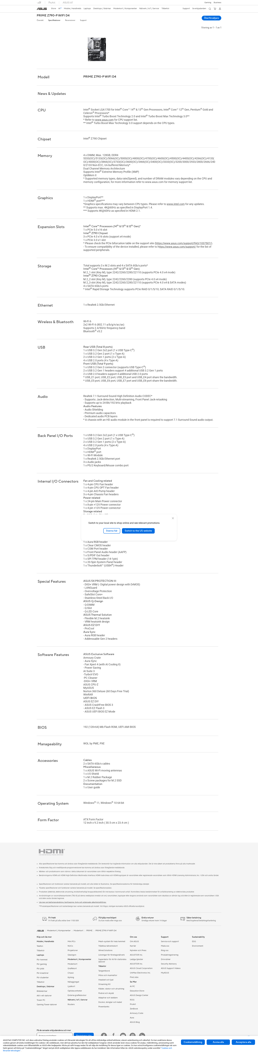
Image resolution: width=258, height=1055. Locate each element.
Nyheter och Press (138, 950)
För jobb (40, 968)
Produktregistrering (169, 955)
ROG (132, 1000)
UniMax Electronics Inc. (140, 973)
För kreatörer (43, 973)
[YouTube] (123, 1036)
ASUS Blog (135, 1022)
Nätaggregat (73, 982)
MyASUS (165, 973)
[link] (42, 9)
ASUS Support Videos (171, 968)
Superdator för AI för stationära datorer (112, 960)
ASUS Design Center (139, 995)
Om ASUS (134, 941)
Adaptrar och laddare (108, 998)
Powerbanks (103, 1006)
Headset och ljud (105, 980)
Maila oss (165, 946)
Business (217, 2)
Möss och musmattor (107, 975)
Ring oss (164, 950)
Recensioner (70, 20)
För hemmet (42, 959)
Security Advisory (169, 964)
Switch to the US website (138, 530)
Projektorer (73, 950)
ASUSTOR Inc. (136, 955)
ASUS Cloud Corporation (141, 968)
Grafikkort (72, 968)
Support (83, 20)
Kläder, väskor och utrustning (111, 989)
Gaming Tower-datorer (47, 1004)
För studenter (43, 977)
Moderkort (72, 964)
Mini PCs (71, 941)
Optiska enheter (75, 991)
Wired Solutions (105, 950)
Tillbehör (40, 950)
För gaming (42, 964)
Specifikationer (54, 20)
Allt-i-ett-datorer (44, 995)
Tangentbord (104, 971)
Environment (197, 946)
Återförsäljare (211, 18)
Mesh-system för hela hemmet (111, 941)
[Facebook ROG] (113, 1036)
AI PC (132, 986)
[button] (207, 2)
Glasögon (72, 955)
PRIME (89, 930)
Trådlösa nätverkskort (108, 946)
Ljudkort (71, 986)
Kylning (71, 977)
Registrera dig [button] (83, 1035)
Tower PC (41, 1000)
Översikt (40, 20)
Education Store (137, 991)
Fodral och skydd (106, 993)
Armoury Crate (136, 1013)
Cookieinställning (193, 1042)
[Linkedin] (142, 1036)
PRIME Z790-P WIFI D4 (53, 15)
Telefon (40, 946)
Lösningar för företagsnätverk (111, 955)
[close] (173, 518)
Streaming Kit (104, 984)
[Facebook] (104, 1036)
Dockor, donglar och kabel (110, 1002)
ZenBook (134, 1009)
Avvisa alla (218, 1042)
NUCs (70, 946)
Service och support (170, 941)
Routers (71, 1004)
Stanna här (112, 530)
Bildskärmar (42, 991)
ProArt (133, 1004)
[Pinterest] (133, 1036)
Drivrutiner (166, 959)
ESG (194, 941)
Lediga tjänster (136, 959)
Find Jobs (134, 977)
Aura (132, 1018)
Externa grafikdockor (77, 995)
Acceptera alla (243, 1042)
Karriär (133, 946)
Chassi (71, 973)
